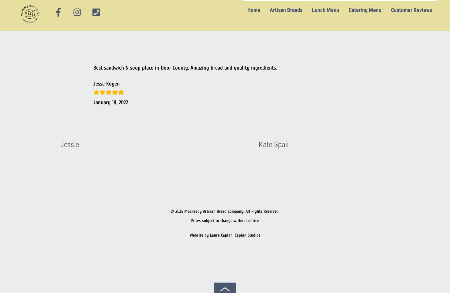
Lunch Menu (325, 10)
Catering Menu (365, 10)
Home (253, 10)
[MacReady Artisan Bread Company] (30, 24)
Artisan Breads (286, 10)
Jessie (69, 144)
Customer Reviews (411, 10)
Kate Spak (274, 144)
